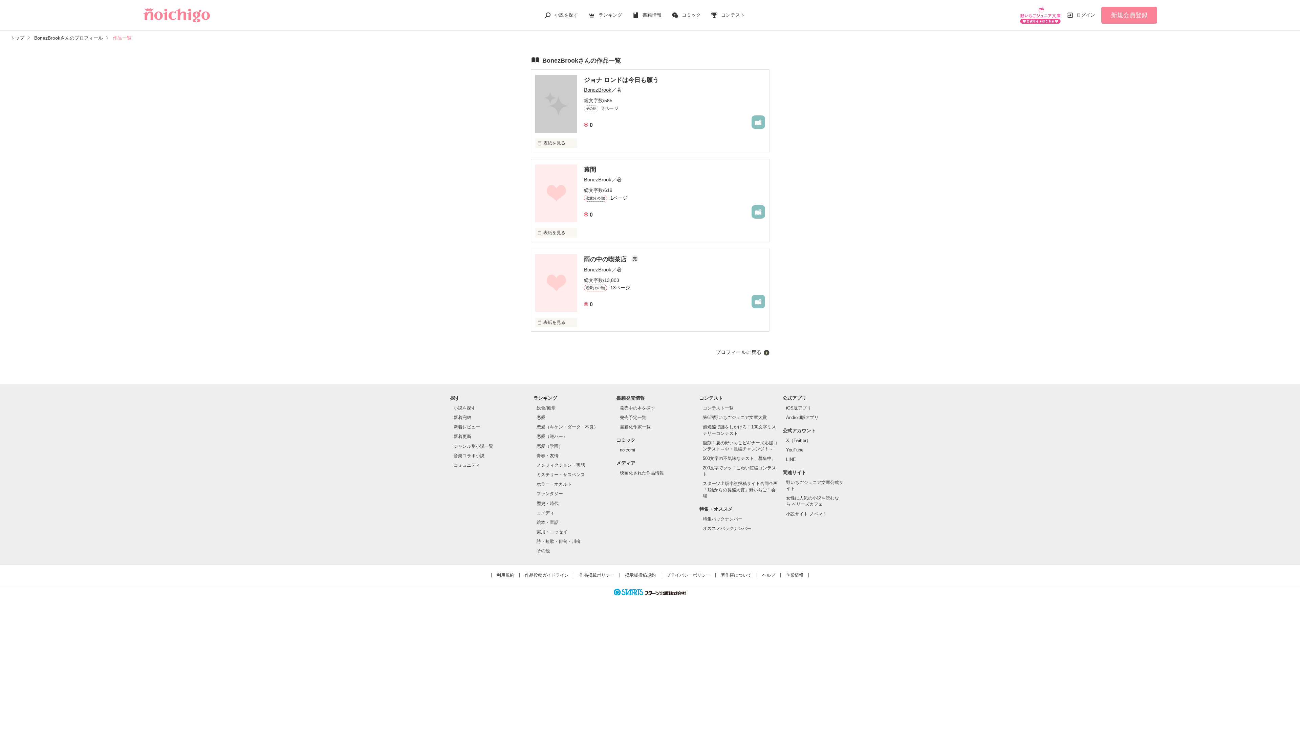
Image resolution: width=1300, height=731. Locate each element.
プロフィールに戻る (738, 352)
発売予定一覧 (633, 417)
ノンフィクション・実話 (561, 465)
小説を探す (566, 15)
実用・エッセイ (552, 531)
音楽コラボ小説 (469, 455)
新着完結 (462, 417)
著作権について (736, 575)
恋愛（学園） (550, 446)
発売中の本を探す (637, 408)
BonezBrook (597, 90)
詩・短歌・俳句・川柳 (559, 541)
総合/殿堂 (546, 408)
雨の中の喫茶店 (606, 259)
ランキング (610, 15)
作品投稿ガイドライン (547, 575)
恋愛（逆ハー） (552, 436)
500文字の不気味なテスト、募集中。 (739, 458)
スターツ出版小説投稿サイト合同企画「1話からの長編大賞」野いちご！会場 (740, 489)
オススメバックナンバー (727, 528)
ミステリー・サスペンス (561, 474)
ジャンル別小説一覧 (473, 446)
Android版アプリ (802, 417)
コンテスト (733, 15)
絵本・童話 (548, 522)
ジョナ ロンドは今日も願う (621, 79)
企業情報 (794, 575)
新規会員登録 (1129, 15)
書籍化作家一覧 (635, 426)
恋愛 (541, 417)
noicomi (627, 449)
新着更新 (462, 436)
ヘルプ (768, 575)
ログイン (1085, 15)
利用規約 (505, 575)
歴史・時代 (548, 503)
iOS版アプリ (798, 408)
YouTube (794, 449)
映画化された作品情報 (642, 472)
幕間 (590, 169)
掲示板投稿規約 (640, 575)
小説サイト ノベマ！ (806, 513)
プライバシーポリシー (688, 575)
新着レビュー (467, 426)
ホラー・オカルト (554, 484)
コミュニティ (467, 465)
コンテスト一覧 (718, 408)
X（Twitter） (798, 440)
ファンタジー (550, 493)
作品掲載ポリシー (596, 575)
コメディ (545, 512)
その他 (543, 550)
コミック (691, 15)
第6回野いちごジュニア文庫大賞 (735, 417)
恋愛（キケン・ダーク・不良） (567, 426)
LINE (791, 459)
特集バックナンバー (722, 519)
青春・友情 (548, 455)
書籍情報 (652, 15)
